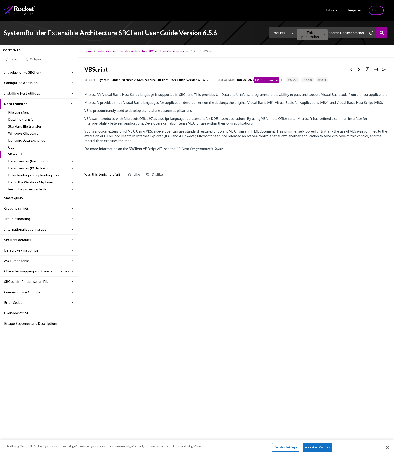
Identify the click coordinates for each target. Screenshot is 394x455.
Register (354, 10)
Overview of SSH (17, 313)
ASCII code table (16, 260)
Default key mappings (21, 250)
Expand (14, 59)
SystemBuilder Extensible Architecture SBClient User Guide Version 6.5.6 (144, 51)
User (323, 80)
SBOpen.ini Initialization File (26, 281)
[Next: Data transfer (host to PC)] (359, 69)
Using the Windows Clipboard (31, 182)
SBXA (293, 80)
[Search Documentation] (381, 32)
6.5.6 (309, 80)
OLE (11, 147)
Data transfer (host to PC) (28, 161)
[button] (324, 34)
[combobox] (331, 32)
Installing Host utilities (22, 93)
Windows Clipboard (23, 133)
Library (332, 10)
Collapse (35, 59)
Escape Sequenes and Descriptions (31, 323)
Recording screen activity (27, 189)
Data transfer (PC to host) (28, 168)
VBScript (15, 154)
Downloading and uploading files (33, 175)
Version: (89, 80)
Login (376, 10)
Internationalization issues (25, 229)
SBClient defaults (17, 240)
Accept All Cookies (317, 447)
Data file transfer (21, 119)
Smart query (13, 198)
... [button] (197, 51)
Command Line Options (22, 292)
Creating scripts (16, 208)
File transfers (18, 112)
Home (88, 51)
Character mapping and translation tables (36, 271)
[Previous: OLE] (351, 69)
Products (278, 33)
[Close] (387, 447)
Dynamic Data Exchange (26, 140)
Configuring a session (21, 83)
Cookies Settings (285, 447)
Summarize (269, 80)
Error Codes (13, 302)
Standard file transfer (24, 126)
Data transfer (15, 104)
